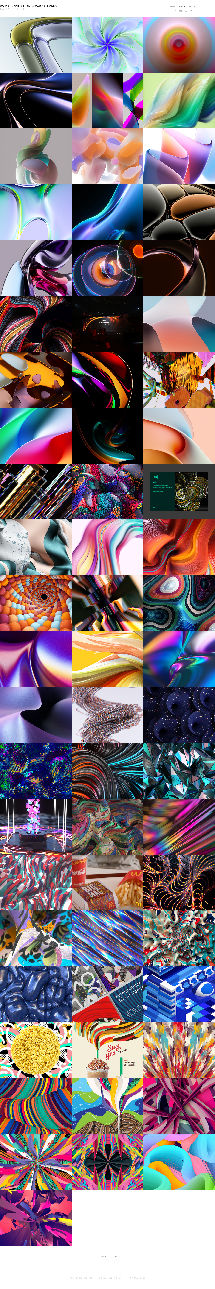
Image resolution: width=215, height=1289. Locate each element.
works (182, 6)
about (172, 6)
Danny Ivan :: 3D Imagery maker (28, 5)
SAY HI (192, 6)
